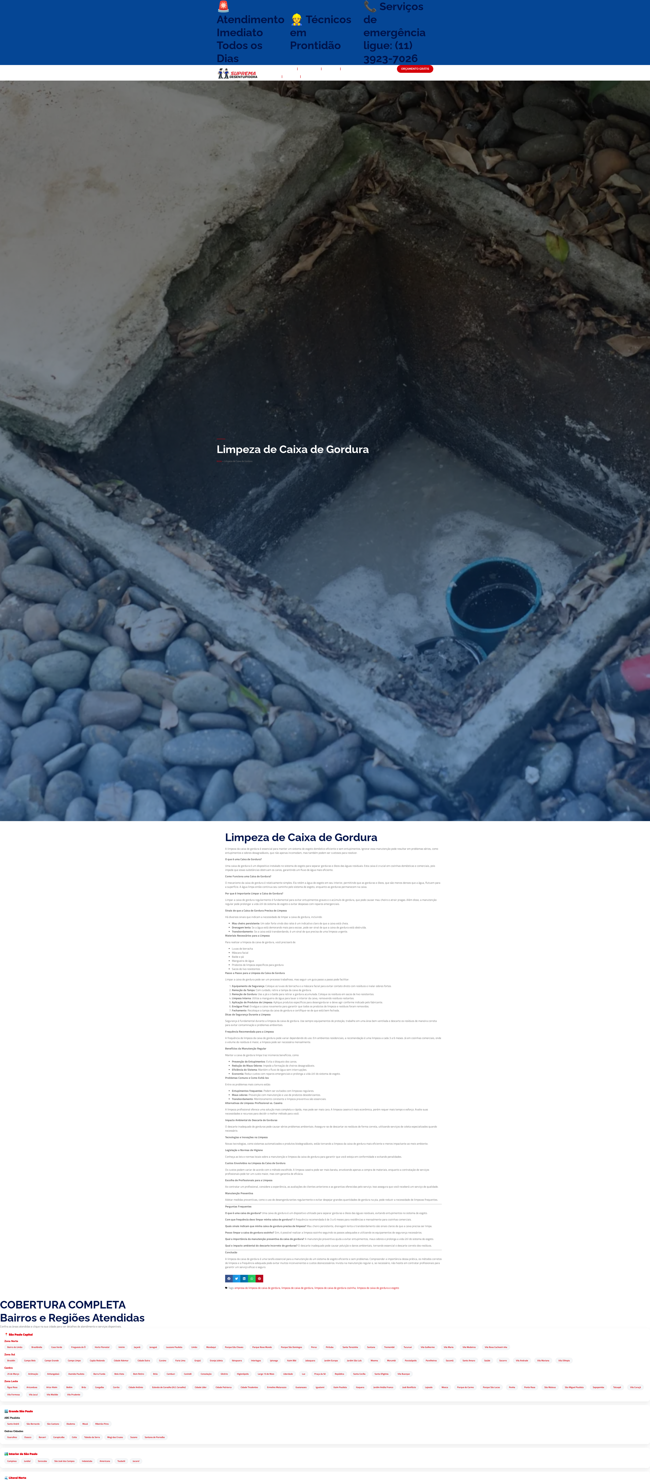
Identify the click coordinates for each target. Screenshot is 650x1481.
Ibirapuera (237, 1360)
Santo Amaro (469, 1360)
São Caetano (53, 1423)
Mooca (445, 1387)
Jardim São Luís (354, 1360)
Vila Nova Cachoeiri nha (496, 1347)
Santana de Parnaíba (155, 1437)
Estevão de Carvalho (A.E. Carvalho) (169, 1387)
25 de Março (13, 1374)
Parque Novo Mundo (262, 1347)
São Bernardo (33, 1423)
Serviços (331, 69)
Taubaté (121, 1461)
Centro (8, 1367)
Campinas (12, 1461)
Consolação (206, 1374)
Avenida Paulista (76, 1374)
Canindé (188, 1374)
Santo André (13, 1423)
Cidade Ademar (121, 1360)
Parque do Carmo (465, 1387)
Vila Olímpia (564, 1360)
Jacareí (136, 1461)
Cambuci (171, 1374)
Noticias (291, 77)
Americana (105, 1461)
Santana (371, 1347)
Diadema (71, 1423)
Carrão (116, 1387)
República (339, 1374)
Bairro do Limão (14, 1347)
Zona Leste (11, 1381)
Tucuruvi (408, 1347)
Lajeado (428, 1387)
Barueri (42, 1437)
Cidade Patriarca (224, 1387)
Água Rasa (12, 1387)
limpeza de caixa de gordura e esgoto (378, 1288)
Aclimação (33, 1374)
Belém (69, 1387)
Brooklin (11, 1360)
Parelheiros (431, 1360)
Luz (303, 1374)
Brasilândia (36, 1347)
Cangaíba (99, 1387)
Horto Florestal (102, 1347)
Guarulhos (12, 1437)
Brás (155, 1374)
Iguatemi (320, 1387)
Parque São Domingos (291, 1347)
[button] (229, 1278)
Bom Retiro (138, 1374)
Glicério (224, 1374)
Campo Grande (52, 1360)
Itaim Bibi (291, 1360)
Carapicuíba (58, 1437)
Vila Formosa (13, 1394)
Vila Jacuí (33, 1394)
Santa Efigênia (381, 1374)
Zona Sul (9, 1354)
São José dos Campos (64, 1461)
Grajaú (197, 1360)
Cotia (74, 1437)
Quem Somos (309, 69)
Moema (374, 1360)
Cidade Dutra (144, 1360)
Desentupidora (284, 69)
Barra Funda (99, 1374)
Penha (512, 1387)
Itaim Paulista (340, 1387)
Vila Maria (448, 1347)
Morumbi (391, 1360)
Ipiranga (274, 1360)
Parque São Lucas (491, 1387)
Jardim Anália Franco (383, 1387)
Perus (314, 1347)
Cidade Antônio (136, 1387)
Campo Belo (30, 1360)
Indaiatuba (87, 1461)
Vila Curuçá (635, 1387)
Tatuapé (617, 1387)
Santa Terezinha (350, 1347)
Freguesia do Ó (78, 1347)
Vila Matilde (52, 1394)
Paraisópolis (411, 1360)
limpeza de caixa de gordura (297, 1288)
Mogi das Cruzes (115, 1437)
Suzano (133, 1437)
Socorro (503, 1360)
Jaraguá (153, 1347)
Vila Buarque (404, 1374)
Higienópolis (243, 1374)
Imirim (121, 1347)
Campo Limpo (74, 1360)
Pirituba (329, 1347)
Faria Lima (180, 1360)
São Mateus (550, 1387)
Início (219, 461)
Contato (309, 77)
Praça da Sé (320, 1374)
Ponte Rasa (529, 1387)
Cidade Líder (201, 1387)
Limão (194, 1347)
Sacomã (449, 1360)
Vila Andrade (522, 1360)
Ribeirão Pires (102, 1423)
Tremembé (389, 1347)
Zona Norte (11, 1341)
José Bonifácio (409, 1387)
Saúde (487, 1360)
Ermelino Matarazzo (276, 1387)
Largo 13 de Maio (266, 1374)
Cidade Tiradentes (249, 1387)
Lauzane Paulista (174, 1347)
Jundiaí (27, 1461)
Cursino (162, 1360)
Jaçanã (137, 1347)
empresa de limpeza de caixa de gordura (257, 1288)
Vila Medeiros (469, 1347)
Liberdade (288, 1374)
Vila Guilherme (428, 1347)
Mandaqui (211, 1347)
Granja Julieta (216, 1360)
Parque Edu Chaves (234, 1347)
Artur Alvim (51, 1387)
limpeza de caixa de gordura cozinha (335, 1288)
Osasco (27, 1437)
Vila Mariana (543, 1360)
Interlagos (256, 1360)
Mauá (85, 1423)
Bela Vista (119, 1374)
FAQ (276, 77)
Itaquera (360, 1387)
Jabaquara (310, 1360)
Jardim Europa (331, 1360)
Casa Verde (56, 1347)
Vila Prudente (73, 1394)
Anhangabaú (53, 1374)
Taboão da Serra (92, 1437)
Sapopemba (598, 1387)
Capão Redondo (97, 1360)
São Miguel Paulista (574, 1387)
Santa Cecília (359, 1374)
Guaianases (301, 1387)
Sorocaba (42, 1461)
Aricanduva (32, 1387)
